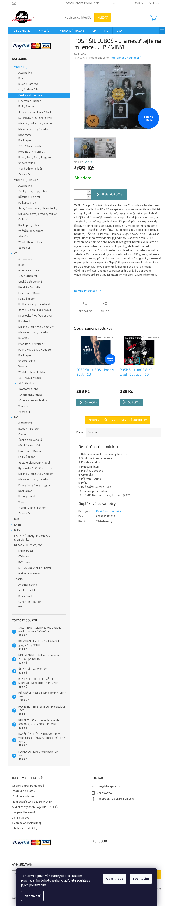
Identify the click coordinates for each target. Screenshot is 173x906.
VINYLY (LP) (20, 67)
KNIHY (17, 525)
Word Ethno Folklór (30, 169)
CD (16, 253)
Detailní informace (85, 291)
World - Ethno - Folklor (32, 372)
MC (16, 417)
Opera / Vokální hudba (33, 400)
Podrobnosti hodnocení (125, 58)
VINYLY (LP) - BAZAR (26, 180)
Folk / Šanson (26, 106)
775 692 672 (104, 793)
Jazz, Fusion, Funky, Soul (34, 463)
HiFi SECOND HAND (29, 574)
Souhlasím (141, 878)
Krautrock (24, 321)
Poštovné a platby (23, 791)
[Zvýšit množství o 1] (89, 192)
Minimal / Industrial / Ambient (36, 123)
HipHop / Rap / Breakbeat (34, 304)
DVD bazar (24, 562)
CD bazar (24, 556)
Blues (21, 78)
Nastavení (32, 896)
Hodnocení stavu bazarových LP (32, 802)
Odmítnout (114, 878)
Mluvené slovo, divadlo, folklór (37, 214)
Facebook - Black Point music (115, 799)
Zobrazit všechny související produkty (117, 420)
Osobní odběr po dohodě (82, 3)
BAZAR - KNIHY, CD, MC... (29, 545)
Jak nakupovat (21, 818)
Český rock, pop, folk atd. (34, 191)
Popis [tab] (80, 432)
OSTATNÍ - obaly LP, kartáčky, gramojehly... (32, 538)
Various (23, 366)
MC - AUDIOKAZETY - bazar (34, 568)
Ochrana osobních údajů (27, 823)
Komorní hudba (28, 389)
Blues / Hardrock (28, 84)
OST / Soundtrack (29, 146)
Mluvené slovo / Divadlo (33, 129)
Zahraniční (24, 174)
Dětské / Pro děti (29, 197)
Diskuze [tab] (93, 432)
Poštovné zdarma (23, 796)
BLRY (17, 530)
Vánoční (23, 237)
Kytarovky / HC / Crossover (35, 118)
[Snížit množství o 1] (89, 196)
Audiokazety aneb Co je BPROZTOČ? (35, 807)
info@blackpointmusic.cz (113, 787)
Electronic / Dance (29, 101)
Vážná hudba (26, 384)
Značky (18, 579)
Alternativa (25, 73)
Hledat (103, 17)
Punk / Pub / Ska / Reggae (34, 157)
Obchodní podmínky (24, 828)
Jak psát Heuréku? (23, 812)
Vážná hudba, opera (30, 231)
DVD (16, 519)
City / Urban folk (28, 90)
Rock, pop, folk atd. (30, 225)
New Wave (24, 135)
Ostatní (23, 219)
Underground (26, 163)
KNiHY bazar (25, 551)
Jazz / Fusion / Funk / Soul (34, 112)
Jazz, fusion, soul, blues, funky (37, 208)
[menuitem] (21, 30)
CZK (138, 3)
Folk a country (27, 203)
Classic (22, 434)
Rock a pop (25, 140)
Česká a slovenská (30, 95)
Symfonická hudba (31, 395)
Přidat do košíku (112, 194)
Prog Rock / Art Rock (31, 152)
